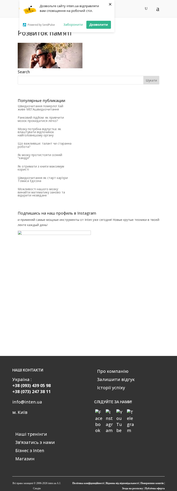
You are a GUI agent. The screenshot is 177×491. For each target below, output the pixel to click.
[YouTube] (120, 413)
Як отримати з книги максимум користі (41, 167)
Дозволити (98, 24)
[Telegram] (130, 413)
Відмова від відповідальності (122, 483)
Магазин (25, 459)
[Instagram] (109, 413)
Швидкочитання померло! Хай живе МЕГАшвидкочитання (40, 107)
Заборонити (73, 24)
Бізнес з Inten (29, 450)
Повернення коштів (152, 483)
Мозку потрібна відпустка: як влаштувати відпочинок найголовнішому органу (39, 132)
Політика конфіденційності (88, 483)
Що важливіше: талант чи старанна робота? (44, 144)
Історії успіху (111, 388)
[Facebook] (99, 413)
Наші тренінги (31, 434)
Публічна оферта (155, 488)
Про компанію (112, 371)
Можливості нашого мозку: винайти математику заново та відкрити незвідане (41, 192)
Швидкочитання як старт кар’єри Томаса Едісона (43, 179)
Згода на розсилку (132, 488)
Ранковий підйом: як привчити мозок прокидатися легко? (41, 119)
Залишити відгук (116, 379)
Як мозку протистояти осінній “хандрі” (40, 156)
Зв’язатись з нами (35, 442)
